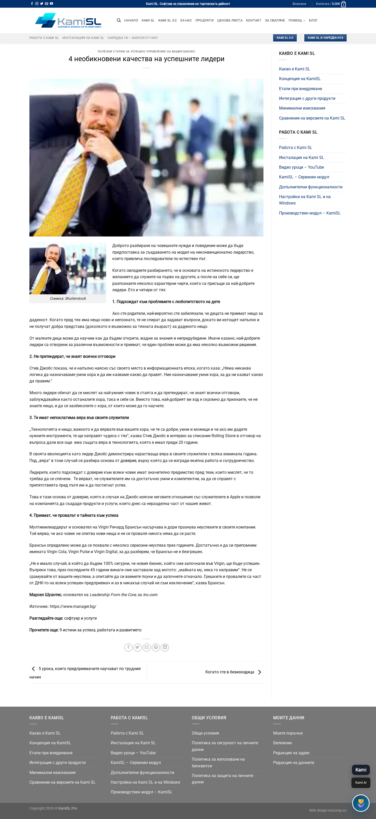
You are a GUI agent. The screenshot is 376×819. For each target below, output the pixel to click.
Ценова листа (229, 20)
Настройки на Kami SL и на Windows (305, 200)
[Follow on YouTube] (51, 4)
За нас (186, 20)
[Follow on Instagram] (36, 4)
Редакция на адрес (291, 752)
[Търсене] (119, 20)
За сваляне (275, 20)
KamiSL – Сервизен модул (304, 177)
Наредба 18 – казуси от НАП (133, 38)
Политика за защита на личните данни (222, 778)
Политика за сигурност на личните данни (225, 746)
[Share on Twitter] (137, 647)
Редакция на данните (293, 762)
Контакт (253, 20)
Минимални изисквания (302, 108)
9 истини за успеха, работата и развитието (100, 630)
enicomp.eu (337, 810)
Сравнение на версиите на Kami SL (312, 118)
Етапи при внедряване (300, 88)
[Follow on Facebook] (32, 4)
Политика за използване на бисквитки (218, 762)
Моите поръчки (288, 733)
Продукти (204, 20)
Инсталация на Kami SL (83, 38)
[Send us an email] (46, 4)
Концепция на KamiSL (300, 78)
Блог (313, 20)
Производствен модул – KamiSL (310, 213)
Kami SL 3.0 (167, 20)
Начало (131, 20)
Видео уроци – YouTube (301, 167)
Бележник (282, 742)
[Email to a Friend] (146, 647)
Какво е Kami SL (294, 69)
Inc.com (150, 594)
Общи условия (205, 733)
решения (247, 344)
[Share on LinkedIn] (165, 647)
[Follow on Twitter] (41, 4)
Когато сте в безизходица (230, 672)
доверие (127, 460)
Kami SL (148, 20)
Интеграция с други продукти (307, 98)
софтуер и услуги (80, 618)
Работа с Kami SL (44, 38)
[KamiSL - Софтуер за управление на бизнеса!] (69, 20)
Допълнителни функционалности (310, 187)
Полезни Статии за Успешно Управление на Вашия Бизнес (146, 51)
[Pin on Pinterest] (156, 647)
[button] (361, 803)
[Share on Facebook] (128, 647)
